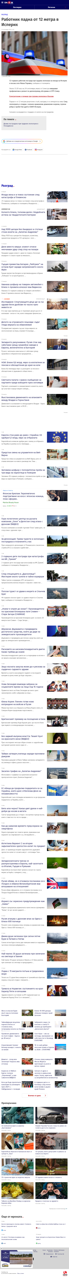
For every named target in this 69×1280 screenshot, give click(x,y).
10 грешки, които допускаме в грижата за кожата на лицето (50, 1153)
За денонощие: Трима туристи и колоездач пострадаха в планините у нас (22, 540)
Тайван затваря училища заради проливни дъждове (22, 755)
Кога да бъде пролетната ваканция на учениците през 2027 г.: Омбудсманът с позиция (11, 1085)
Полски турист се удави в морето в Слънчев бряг (23, 592)
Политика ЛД (60, 1254)
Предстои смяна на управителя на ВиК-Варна (21, 453)
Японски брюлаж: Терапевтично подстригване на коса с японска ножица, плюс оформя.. (23, 496)
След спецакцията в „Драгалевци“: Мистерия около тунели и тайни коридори (22, 575)
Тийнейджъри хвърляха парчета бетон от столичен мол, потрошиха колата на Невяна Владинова (13, 1026)
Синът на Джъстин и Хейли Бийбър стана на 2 (50, 1224)
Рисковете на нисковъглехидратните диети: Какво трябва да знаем (23, 650)
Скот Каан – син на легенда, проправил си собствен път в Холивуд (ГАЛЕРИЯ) (43, 1037)
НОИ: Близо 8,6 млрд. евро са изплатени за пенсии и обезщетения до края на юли (23, 363)
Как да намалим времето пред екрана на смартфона (21, 827)
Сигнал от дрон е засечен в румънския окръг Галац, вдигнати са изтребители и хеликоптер (46, 1074)
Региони (51, 7)
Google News (18, 149)
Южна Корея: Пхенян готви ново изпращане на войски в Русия (17, 703)
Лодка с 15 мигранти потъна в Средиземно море (22, 972)
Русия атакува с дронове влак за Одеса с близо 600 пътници (21, 920)
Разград (7, 185)
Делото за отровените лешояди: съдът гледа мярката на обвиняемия (20, 323)
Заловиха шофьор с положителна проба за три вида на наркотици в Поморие (23, 471)
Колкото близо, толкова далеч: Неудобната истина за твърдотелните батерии (23, 213)
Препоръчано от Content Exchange (57, 1208)
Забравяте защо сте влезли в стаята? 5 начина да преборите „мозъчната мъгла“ (42, 1025)
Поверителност (49, 1254)
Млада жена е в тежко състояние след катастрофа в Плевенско (20, 196)
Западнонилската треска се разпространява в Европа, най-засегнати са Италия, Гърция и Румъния (22, 864)
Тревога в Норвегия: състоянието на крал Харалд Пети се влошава (22, 990)
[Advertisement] (34, 167)
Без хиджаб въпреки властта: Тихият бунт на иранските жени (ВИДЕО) (22, 737)
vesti (4, 1243)
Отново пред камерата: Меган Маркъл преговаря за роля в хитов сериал (43, 1062)
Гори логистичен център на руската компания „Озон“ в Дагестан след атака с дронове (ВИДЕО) (22, 521)
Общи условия (20, 1273)
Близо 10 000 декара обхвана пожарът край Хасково (43, 1013)
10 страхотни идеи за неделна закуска (15, 1177)
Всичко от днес (34, 1096)
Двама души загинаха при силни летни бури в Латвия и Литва (20, 937)
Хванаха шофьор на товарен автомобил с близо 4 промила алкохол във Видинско (22, 285)
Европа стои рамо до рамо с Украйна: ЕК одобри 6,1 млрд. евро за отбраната (21, 436)
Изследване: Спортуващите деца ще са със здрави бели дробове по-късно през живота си (22, 305)
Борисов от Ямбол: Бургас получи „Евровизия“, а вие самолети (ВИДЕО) (8, 1074)
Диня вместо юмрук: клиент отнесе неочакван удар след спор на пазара (19, 248)
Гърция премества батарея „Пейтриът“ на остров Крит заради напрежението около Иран (22, 267)
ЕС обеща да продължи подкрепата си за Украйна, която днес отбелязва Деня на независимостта (21, 791)
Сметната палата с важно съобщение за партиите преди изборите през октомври (22, 381)
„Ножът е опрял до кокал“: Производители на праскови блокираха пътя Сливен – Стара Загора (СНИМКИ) (22, 611)
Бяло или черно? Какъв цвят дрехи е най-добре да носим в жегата (22, 809)
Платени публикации (59, 1250)
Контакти (50, 1251)
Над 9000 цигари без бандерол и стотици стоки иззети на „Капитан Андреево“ (22, 230)
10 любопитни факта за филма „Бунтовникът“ (12, 1127)
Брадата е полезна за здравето (46, 1201)
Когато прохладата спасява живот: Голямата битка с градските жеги (16, 1225)
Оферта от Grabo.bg (6, 490)
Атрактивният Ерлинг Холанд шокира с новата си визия (11, 1047)
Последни (17, 7)
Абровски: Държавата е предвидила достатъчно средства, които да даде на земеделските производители (20, 632)
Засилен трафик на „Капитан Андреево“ (21, 771)
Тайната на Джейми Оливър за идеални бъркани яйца (15, 1202)
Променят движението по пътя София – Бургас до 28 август (10, 1036)
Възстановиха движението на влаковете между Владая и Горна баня (21, 398)
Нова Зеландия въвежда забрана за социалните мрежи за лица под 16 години (22, 685)
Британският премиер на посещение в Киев (23, 719)
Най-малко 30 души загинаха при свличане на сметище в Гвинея (23, 955)
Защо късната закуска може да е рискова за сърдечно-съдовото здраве (23, 668)
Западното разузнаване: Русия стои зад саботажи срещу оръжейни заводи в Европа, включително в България (21, 345)
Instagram (39, 149)
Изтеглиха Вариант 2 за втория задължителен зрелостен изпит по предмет (23, 844)
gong (39, 1243)
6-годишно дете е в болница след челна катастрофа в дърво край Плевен (42, 1085)
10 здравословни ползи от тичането (48, 1177)
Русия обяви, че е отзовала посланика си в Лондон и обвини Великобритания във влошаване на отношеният (23, 884)
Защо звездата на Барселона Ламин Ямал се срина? (50, 1238)
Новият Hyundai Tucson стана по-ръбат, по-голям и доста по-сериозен (51, 1127)
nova (4, 1230)
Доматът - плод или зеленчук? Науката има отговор (10, 1061)
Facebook (29, 149)
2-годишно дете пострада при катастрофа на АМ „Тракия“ (22, 557)
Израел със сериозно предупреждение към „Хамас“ (23, 902)
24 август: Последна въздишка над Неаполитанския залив (12, 1238)
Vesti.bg (35, 1251)
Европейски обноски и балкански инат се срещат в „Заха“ (16, 1153)
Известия (54, 1256)
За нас (44, 1250)
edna (39, 1228)
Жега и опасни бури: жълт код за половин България (9, 1013)
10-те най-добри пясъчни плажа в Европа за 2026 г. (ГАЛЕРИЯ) (44, 1047)
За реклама (50, 1250)
